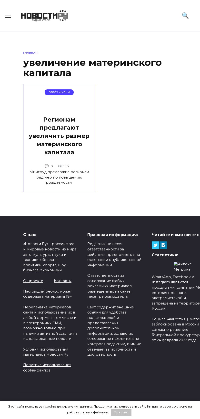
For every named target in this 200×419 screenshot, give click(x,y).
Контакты (62, 281)
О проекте (33, 281)
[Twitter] (155, 245)
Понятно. (121, 412)
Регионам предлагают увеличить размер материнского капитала (59, 136)
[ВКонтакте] (163, 245)
